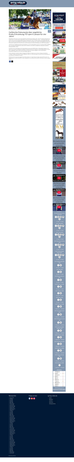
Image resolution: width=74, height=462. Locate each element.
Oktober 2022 (12, 443)
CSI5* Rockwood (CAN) (59, 304)
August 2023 (12, 433)
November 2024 (12, 418)
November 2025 (12, 406)
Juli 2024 (11, 422)
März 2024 (11, 426)
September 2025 (12, 408)
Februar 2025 (12, 415)
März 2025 (11, 414)
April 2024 (11, 425)
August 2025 (12, 409)
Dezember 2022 (12, 441)
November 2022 (12, 442)
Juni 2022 (11, 447)
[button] (10, 61)
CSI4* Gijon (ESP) (59, 269)
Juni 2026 (11, 399)
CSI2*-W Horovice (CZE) (59, 284)
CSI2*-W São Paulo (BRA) (59, 348)
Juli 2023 (11, 434)
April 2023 (11, 437)
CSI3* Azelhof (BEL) (59, 223)
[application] (59, 178)
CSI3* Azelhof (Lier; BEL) (59, 334)
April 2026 (11, 401)
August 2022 (12, 445)
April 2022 (11, 449)
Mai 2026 (11, 400)
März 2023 (11, 438)
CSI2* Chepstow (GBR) (59, 290)
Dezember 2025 (12, 405)
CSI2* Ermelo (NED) (59, 232)
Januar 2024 (12, 428)
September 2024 (12, 420)
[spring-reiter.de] (18, 3)
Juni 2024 (11, 423)
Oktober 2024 (12, 419)
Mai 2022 (11, 448)
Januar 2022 (12, 453)
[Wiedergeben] (53, 180)
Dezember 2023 (12, 429)
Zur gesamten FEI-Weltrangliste (59, 389)
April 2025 (11, 413)
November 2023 (12, 430)
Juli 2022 (11, 446)
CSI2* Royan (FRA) (59, 297)
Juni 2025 (11, 411)
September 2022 (12, 444)
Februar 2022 (12, 452)
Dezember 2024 (12, 417)
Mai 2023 (11, 436)
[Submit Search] (53, 11)
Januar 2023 (12, 440)
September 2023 (12, 432)
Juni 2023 (11, 435)
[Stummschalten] (62, 180)
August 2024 (12, 421)
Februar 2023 (12, 439)
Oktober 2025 (12, 407)
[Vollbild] (64, 180)
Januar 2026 (12, 404)
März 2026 (11, 402)
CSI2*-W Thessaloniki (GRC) (59, 341)
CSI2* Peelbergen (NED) (59, 362)
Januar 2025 (12, 416)
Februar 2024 (12, 427)
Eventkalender (59, 211)
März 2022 (11, 451)
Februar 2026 (12, 403)
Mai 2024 (11, 424)
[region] (59, 124)
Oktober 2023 (12, 431)
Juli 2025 (11, 410)
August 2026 (12, 397)
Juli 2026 (11, 398)
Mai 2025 (11, 412)
